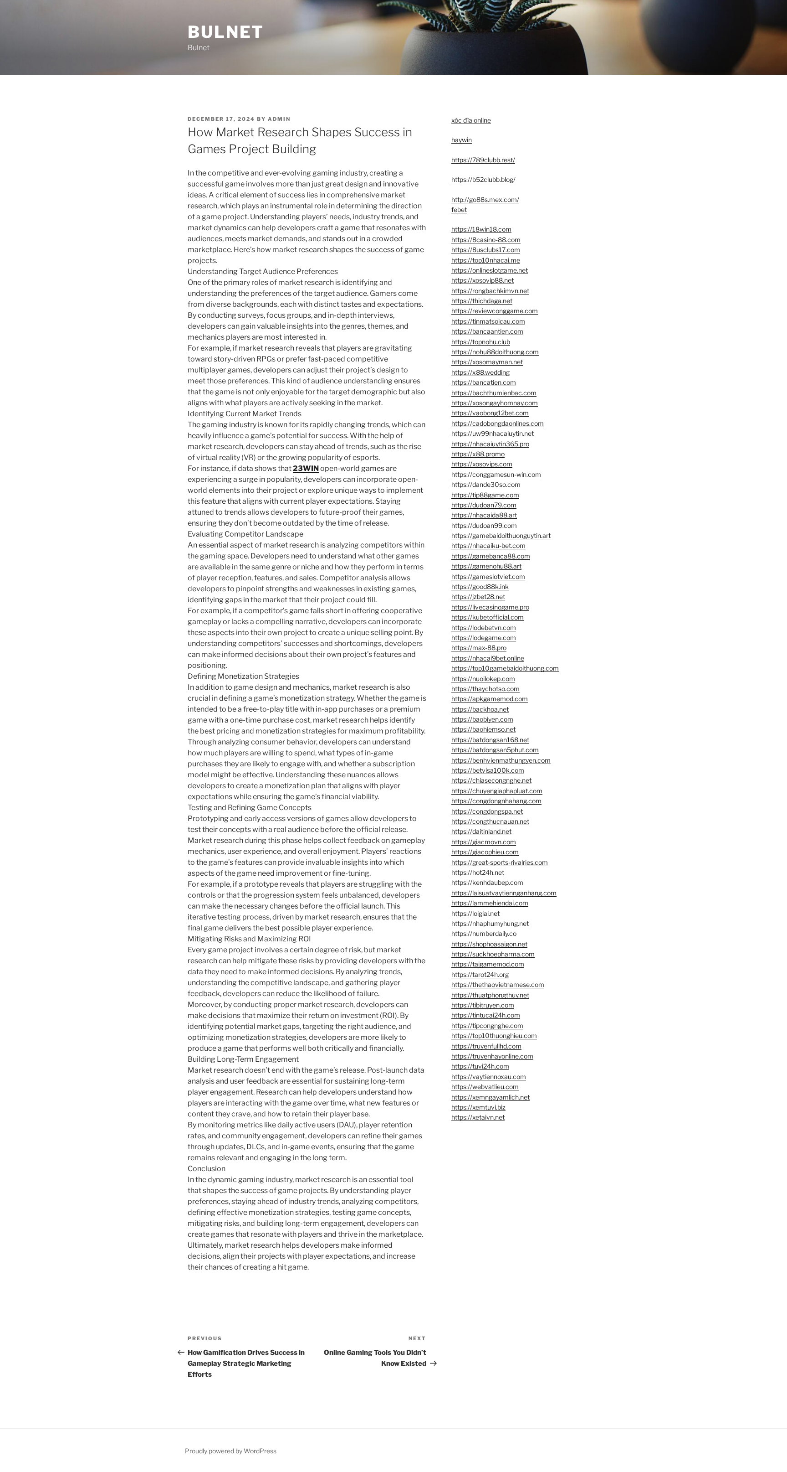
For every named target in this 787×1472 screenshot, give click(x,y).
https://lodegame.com (483, 637)
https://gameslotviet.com (488, 576)
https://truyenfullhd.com (486, 1046)
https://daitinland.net (481, 831)
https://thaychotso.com (485, 688)
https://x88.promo (478, 454)
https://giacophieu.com (485, 852)
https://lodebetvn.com (483, 627)
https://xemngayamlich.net (490, 1097)
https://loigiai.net (475, 913)
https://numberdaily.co (483, 933)
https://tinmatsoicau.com (488, 321)
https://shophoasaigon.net (489, 944)
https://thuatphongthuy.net (490, 995)
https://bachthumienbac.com (494, 393)
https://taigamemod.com (487, 964)
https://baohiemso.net (483, 729)
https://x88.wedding (480, 372)
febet (459, 209)
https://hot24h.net (477, 872)
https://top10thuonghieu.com (494, 1035)
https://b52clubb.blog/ (483, 179)
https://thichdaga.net (481, 301)
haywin (461, 140)
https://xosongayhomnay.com (494, 403)
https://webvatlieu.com (485, 1086)
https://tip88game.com (485, 495)
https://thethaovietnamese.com (497, 984)
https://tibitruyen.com (482, 1005)
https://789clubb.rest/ (483, 160)
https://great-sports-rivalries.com (499, 862)
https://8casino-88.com (486, 239)
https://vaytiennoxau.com (488, 1076)
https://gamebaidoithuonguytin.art (501, 535)
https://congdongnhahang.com (496, 801)
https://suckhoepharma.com (493, 954)
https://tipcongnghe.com (487, 1025)
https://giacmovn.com (483, 842)
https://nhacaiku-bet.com (488, 545)
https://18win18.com (481, 229)
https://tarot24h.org (480, 974)
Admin (279, 119)
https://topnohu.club (480, 342)
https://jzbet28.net (478, 596)
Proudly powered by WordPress (230, 1451)
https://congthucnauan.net (490, 821)
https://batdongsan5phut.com (495, 750)
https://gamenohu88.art (486, 566)
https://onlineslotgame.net (489, 270)
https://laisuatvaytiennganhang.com (504, 893)
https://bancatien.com (483, 382)
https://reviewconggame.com (494, 311)
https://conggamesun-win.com (496, 474)
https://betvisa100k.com (487, 770)
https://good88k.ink (480, 586)
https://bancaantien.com (487, 331)
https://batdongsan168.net (490, 740)
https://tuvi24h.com (480, 1066)
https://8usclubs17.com (485, 249)
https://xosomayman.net (487, 362)
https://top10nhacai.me (485, 260)
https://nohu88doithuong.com (495, 352)
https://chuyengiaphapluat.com (496, 791)
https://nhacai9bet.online (487, 658)
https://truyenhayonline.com (492, 1056)
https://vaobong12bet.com (490, 413)
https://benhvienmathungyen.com (501, 760)
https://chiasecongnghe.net (491, 780)
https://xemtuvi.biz (478, 1107)
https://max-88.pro (478, 647)
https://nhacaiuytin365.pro (490, 444)
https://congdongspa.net (487, 811)
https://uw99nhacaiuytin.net (492, 433)
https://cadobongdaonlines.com (497, 423)
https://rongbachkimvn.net (490, 290)
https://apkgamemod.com (489, 698)
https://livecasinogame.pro (490, 607)
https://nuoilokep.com (483, 678)
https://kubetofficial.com (487, 617)
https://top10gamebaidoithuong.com (505, 668)
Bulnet (226, 32)
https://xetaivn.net (478, 1117)
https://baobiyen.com (482, 719)
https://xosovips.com (481, 464)
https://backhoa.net (480, 709)
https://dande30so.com (486, 484)
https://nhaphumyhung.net (490, 923)
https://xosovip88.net (482, 280)
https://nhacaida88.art (484, 515)
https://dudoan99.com (484, 525)
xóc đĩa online (471, 120)
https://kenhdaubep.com (487, 882)
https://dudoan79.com (483, 505)
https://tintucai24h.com (485, 1015)
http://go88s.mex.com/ (485, 199)
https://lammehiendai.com (489, 903)
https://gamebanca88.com (490, 556)
